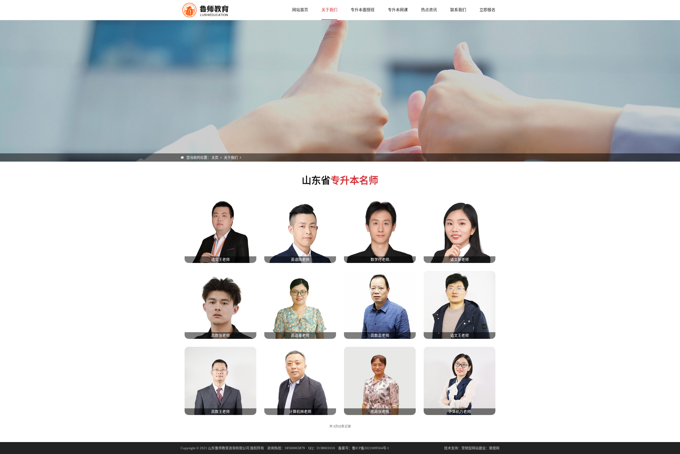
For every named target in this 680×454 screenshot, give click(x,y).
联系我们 (458, 10)
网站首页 (300, 10)
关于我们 (329, 10)
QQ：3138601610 (321, 448)
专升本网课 (398, 10)
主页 (214, 157)
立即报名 (487, 10)
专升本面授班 (363, 10)
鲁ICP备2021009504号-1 (370, 448)
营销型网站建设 (473, 448)
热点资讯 (429, 10)
